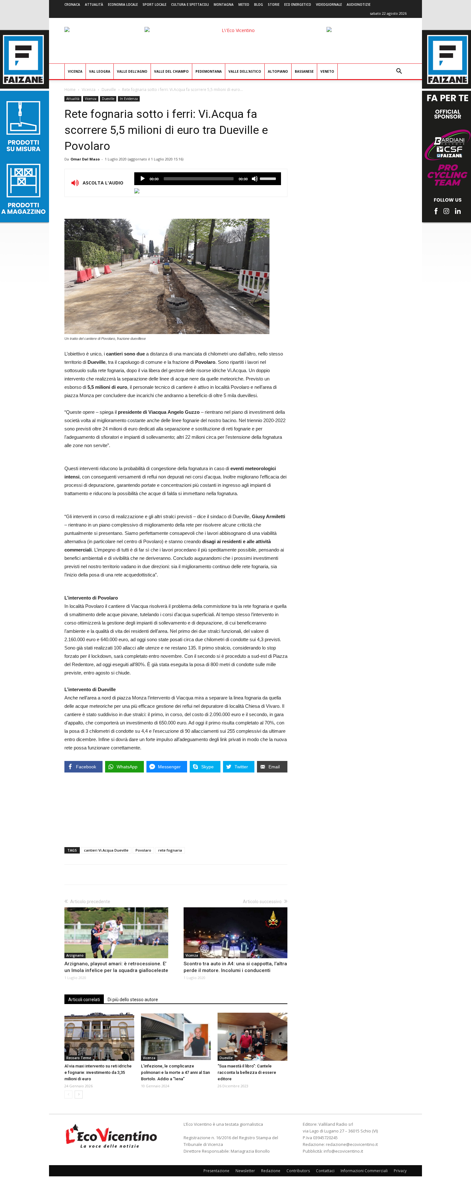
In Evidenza (129, 98)
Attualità (94, 4)
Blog (258, 4)
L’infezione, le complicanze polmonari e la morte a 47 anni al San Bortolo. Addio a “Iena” (175, 1072)
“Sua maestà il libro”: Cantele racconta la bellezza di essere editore (247, 1072)
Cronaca (72, 4)
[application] (207, 178)
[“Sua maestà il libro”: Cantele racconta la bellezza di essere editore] (252, 1037)
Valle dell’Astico (244, 71)
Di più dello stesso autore (133, 999)
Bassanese (304, 71)
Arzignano (75, 955)
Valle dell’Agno (132, 71)
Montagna (224, 4)
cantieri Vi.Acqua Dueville (106, 850)
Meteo (243, 4)
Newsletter (245, 1170)
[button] (399, 72)
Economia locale (123, 4)
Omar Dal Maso (85, 159)
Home (70, 89)
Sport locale (154, 4)
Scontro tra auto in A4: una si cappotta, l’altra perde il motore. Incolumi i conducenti (235, 967)
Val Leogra (99, 71)
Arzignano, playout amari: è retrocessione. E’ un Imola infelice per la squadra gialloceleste (116, 967)
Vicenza (75, 71)
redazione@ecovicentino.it (352, 1144)
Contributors (298, 1170)
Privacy (400, 1170)
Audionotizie (358, 4)
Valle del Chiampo (171, 71)
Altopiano (278, 71)
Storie (273, 4)
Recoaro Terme (78, 1058)
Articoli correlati (84, 999)
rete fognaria (170, 850)
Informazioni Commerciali (364, 1170)
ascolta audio (142, 179)
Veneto (327, 71)
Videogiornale (329, 4)
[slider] (269, 178)
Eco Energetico (297, 4)
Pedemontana (208, 71)
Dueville (109, 89)
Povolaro (143, 850)
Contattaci (325, 1170)
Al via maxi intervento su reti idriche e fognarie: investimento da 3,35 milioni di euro (98, 1072)
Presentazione (216, 1170)
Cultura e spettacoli (190, 4)
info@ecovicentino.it (343, 1151)
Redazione (270, 1170)
